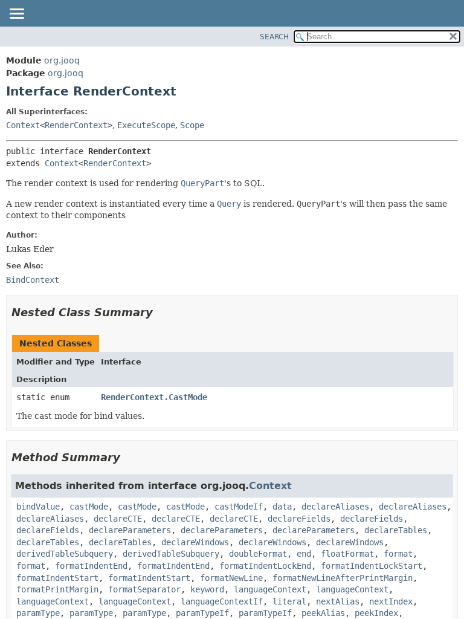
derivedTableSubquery (64, 554)
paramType (38, 613)
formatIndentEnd (91, 566)
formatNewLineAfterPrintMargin (342, 578)
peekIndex (376, 613)
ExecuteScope (146, 125)
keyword (207, 589)
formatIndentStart (57, 578)
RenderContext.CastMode (154, 397)
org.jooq (62, 60)
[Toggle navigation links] (16, 14)
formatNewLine (231, 578)
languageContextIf (222, 601)
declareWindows (195, 542)
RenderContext (76, 125)
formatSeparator (144, 589)
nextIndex (391, 601)
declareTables (395, 530)
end (304, 554)
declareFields (299, 518)
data (282, 506)
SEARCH (274, 37)
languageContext (270, 589)
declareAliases (335, 506)
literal (289, 601)
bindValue (38, 506)
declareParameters (130, 530)
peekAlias (323, 613)
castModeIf (238, 506)
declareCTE (118, 518)
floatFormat (347, 554)
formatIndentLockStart (371, 566)
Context (23, 125)
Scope (192, 125)
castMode (88, 506)
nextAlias (337, 601)
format (398, 554)
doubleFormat (258, 554)
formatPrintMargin (57, 589)
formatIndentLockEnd (265, 566)
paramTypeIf (202, 613)
